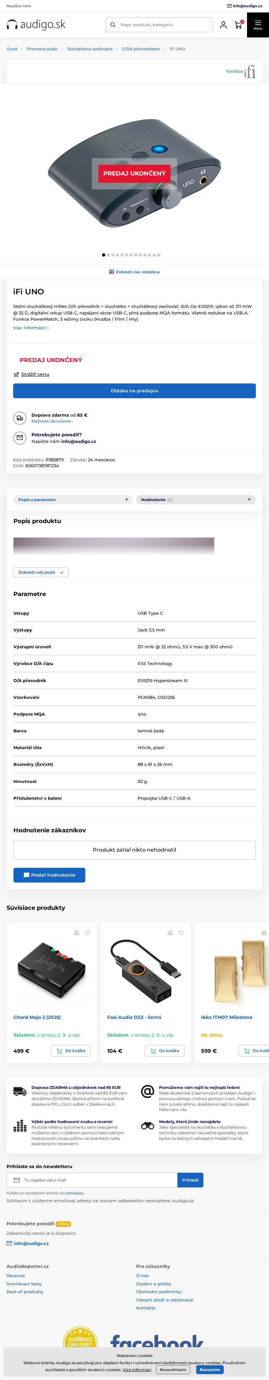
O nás (142, 1275)
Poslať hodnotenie (52, 875)
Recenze (16, 1275)
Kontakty (145, 1307)
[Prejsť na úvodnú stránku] (36, 25)
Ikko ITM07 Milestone (227, 1017)
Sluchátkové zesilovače (90, 48)
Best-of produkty (25, 1291)
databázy (75, 1193)
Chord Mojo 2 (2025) (37, 1017)
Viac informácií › (31, 327)
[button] (258, 24)
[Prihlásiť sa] (223, 24)
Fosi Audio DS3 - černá (134, 1017)
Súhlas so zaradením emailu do (45, 1193)
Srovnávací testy (24, 1283)
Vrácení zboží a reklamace (164, 1299)
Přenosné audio (42, 48)
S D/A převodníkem (141, 48)
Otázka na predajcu (134, 391)
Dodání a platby (153, 1283)
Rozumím (210, 1369)
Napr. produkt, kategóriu (147, 24)
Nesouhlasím (173, 1369)
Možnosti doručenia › (52, 421)
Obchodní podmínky (158, 1291)
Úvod (12, 48)
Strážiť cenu (35, 374)
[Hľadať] (113, 24)
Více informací (137, 1369)
